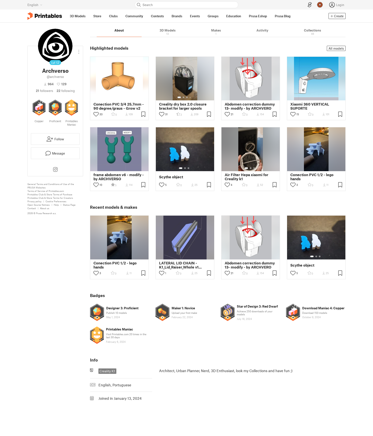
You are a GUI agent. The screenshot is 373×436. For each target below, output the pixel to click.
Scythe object (171, 177)
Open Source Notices (38, 204)
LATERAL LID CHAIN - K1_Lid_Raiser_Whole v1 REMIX (179, 265)
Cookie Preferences (56, 201)
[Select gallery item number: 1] (179, 97)
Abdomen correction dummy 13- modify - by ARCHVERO (250, 106)
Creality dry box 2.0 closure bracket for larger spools (183, 106)
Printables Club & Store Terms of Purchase (49, 194)
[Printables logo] (44, 16)
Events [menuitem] (195, 16)
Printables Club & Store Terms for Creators (50, 197)
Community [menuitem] (134, 16)
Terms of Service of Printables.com (45, 191)
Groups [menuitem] (213, 16)
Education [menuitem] (233, 16)
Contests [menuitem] (157, 16)
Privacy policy (34, 201)
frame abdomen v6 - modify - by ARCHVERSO (118, 177)
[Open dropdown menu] (78, 50)
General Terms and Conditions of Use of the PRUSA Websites (50, 186)
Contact (31, 208)
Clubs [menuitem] (113, 16)
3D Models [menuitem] (77, 16)
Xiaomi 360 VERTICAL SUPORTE (309, 106)
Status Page (69, 204)
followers (44, 91)
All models (336, 48)
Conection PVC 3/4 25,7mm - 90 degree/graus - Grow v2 (118, 106)
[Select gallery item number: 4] (190, 97)
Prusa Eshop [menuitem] (258, 16)
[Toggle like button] (96, 114)
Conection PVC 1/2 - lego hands (311, 177)
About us (44, 208)
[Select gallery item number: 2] (183, 97)
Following (66, 91)
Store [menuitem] (97, 16)
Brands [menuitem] (177, 16)
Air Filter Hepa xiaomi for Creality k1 (246, 177)
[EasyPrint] (310, 5)
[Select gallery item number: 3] (187, 97)
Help (56, 204)
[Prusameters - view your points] (320, 5)
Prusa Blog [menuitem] (283, 16)
